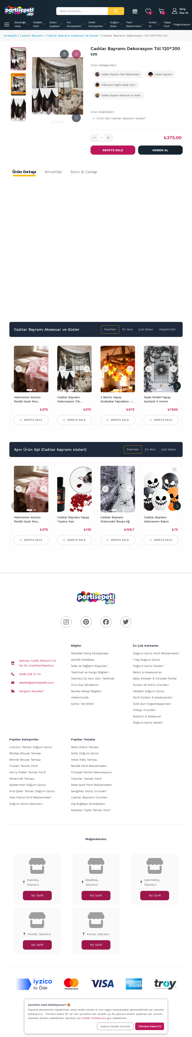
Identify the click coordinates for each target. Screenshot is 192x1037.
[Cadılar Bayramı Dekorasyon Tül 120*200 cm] (18, 58)
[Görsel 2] (59, 122)
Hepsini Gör (167, 329)
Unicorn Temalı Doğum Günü (30, 747)
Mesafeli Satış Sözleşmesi (89, 653)
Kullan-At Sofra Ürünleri (151, 685)
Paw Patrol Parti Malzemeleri (30, 797)
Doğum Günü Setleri (148, 722)
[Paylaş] (64, 54)
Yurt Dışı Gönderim (85, 685)
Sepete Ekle (113, 150)
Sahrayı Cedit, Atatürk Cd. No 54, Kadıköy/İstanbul (37, 663)
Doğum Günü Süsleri (148, 666)
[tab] (24, 171)
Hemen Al (160, 150)
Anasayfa (10, 35)
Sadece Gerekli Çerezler (115, 1026)
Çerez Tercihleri (82, 704)
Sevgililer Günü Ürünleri (88, 791)
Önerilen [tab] (110, 329)
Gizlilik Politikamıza (94, 1018)
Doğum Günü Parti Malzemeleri (156, 653)
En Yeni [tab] (127, 329)
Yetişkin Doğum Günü (148, 691)
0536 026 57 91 (30, 674)
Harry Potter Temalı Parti (27, 772)
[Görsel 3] (63, 122)
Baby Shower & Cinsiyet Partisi (155, 678)
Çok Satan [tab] (146, 329)
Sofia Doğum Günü (85, 753)
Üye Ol (183, 12)
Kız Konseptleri (74, 24)
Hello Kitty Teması (84, 759)
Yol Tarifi (37, 895)
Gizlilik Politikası (82, 659)
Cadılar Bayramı (32, 35)
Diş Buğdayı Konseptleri (88, 804)
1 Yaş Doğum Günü (146, 659)
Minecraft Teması (21, 778)
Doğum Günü (114, 24)
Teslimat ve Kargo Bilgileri (90, 672)
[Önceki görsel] (18, 369)
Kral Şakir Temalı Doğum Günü (32, 791)
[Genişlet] (76, 117)
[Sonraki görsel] (43, 369)
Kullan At (153, 24)
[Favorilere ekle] (76, 54)
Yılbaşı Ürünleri (144, 710)
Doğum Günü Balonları (26, 804)
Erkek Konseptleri (95, 24)
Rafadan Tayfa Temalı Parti (90, 810)
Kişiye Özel (167, 24)
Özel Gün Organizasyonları (152, 704)
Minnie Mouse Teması (25, 759)
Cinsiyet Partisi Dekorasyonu (91, 772)
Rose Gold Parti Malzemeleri (91, 785)
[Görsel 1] (54, 122)
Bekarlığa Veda (20, 24)
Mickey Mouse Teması (25, 753)
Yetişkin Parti (37, 24)
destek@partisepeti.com (36, 682)
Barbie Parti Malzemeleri (89, 766)
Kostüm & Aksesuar (147, 716)
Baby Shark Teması (85, 747)
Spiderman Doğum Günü (27, 785)
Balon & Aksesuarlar (147, 672)
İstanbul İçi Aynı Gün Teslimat (92, 678)
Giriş (182, 9)
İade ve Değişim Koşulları (89, 666)
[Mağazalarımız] (135, 11)
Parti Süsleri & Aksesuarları (153, 697)
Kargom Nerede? (31, 691)
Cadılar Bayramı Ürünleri (89, 797)
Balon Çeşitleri (55, 24)
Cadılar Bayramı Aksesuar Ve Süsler (73, 35)
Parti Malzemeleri (133, 24)
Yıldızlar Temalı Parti (86, 778)
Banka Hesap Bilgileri (86, 691)
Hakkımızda (79, 697)
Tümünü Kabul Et (149, 1026)
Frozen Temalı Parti (23, 766)
